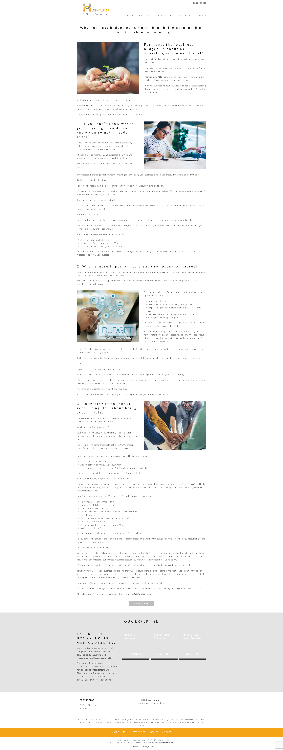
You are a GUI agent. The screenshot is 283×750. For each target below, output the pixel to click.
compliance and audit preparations (94, 651)
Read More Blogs (141, 603)
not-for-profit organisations (91, 669)
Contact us (139, 594)
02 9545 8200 (199, 3)
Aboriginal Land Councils (89, 673)
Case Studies (176, 15)
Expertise (149, 15)
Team (139, 15)
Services (161, 15)
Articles (189, 15)
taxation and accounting (89, 654)
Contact (201, 15)
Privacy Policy (147, 747)
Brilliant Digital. (166, 742)
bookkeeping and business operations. (96, 658)
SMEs (96, 666)
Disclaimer (134, 747)
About (130, 15)
